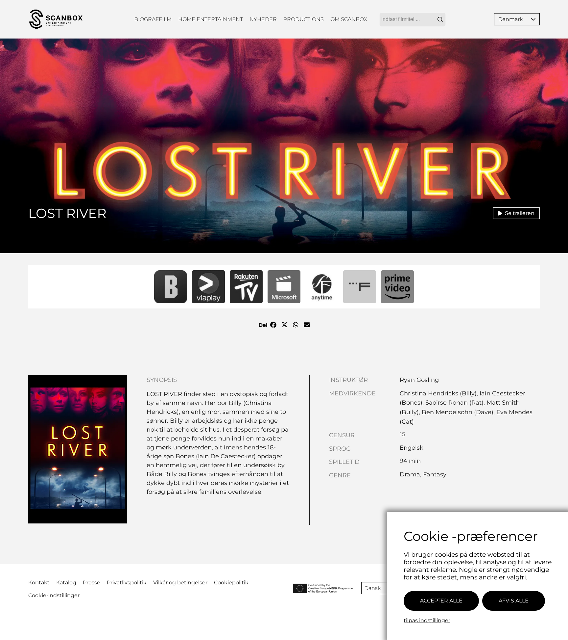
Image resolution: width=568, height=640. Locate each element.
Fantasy (434, 474)
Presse (91, 582)
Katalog (66, 582)
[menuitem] (153, 19)
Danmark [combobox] (510, 19)
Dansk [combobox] (372, 588)
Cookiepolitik (231, 582)
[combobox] (412, 19)
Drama (410, 474)
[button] (533, 19)
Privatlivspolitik (127, 582)
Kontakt (39, 582)
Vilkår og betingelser (180, 582)
